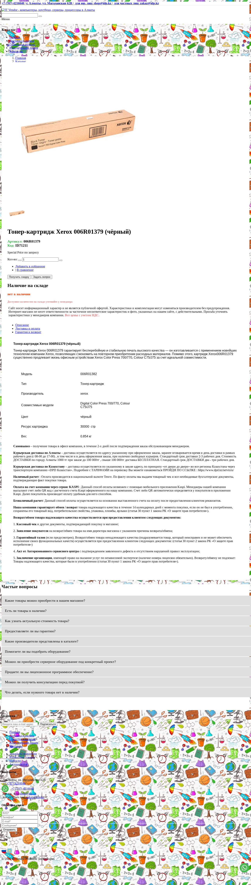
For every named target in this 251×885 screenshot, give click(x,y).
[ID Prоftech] (48, 10)
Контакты (16, 51)
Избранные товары (22, 757)
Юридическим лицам (23, 47)
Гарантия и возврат (22, 44)
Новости (15, 760)
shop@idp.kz (28, 793)
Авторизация (18, 764)
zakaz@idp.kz (35, 797)
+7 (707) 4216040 (14, 783)
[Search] (40, 16)
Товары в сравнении (23, 753)
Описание (22, 325)
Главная (14, 37)
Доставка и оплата (21, 40)
